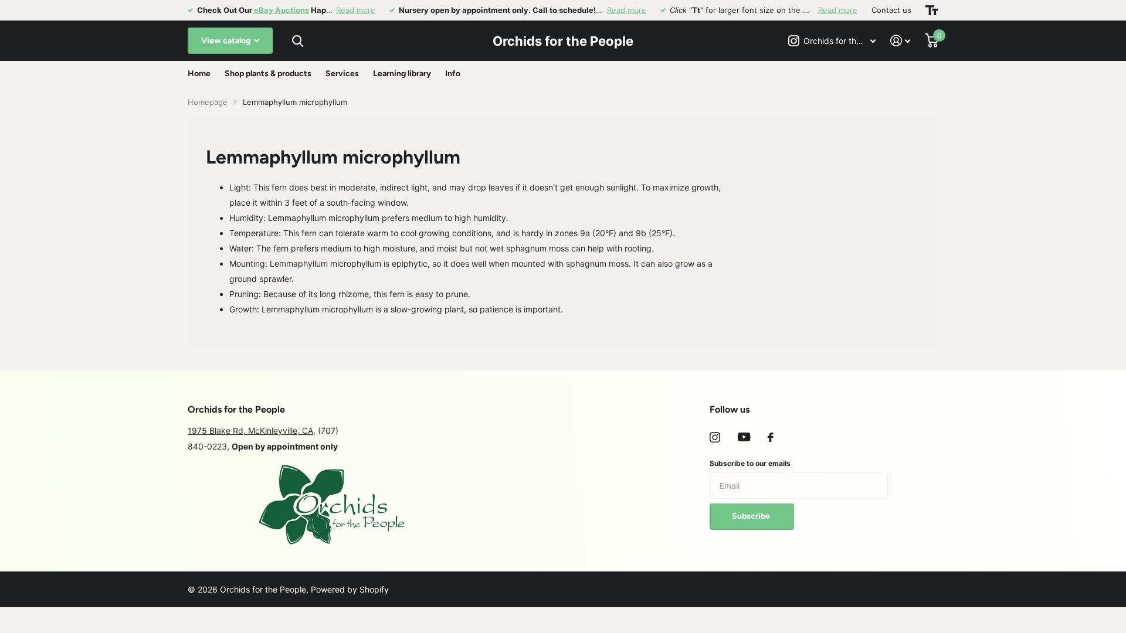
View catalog (226, 41)
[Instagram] (715, 437)
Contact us (891, 10)
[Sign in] (900, 41)
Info (452, 74)
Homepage (208, 102)
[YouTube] (744, 437)
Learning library (402, 74)
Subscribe (752, 516)
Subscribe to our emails (750, 463)
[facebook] (771, 437)
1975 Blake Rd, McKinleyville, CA (250, 430)
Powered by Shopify (350, 589)
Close (297, 41)
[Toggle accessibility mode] (931, 10)
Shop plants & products (268, 74)
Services (342, 74)
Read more (355, 10)
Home (199, 74)
